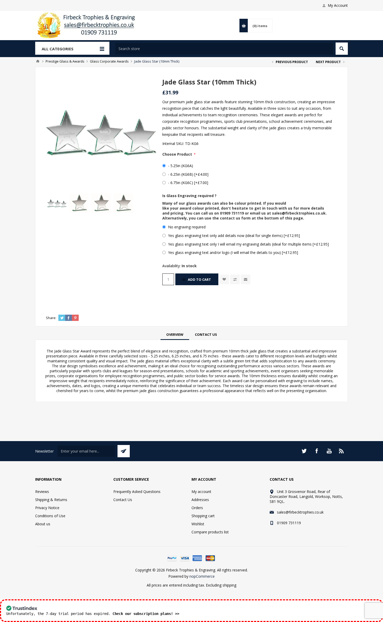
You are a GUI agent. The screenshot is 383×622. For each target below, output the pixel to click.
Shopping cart (203, 515)
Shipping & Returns (51, 499)
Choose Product (177, 154)
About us (42, 523)
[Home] (37, 61)
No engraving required (187, 226)
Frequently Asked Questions (136, 491)
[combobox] (224, 48)
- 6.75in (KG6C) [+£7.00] (188, 182)
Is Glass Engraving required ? (189, 195)
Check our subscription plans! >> (146, 614)
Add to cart (199, 279)
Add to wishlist (224, 279)
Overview (174, 334)
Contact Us (206, 334)
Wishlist (197, 523)
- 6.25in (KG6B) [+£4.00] (188, 174)
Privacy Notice (47, 507)
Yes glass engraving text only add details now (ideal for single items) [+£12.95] (234, 235)
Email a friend (245, 279)
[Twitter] (304, 451)
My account (201, 491)
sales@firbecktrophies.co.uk (299, 213)
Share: (51, 317)
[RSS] (341, 451)
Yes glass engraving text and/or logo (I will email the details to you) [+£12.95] (233, 252)
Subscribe (124, 451)
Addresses (200, 499)
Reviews (42, 491)
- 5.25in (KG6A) (180, 165)
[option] (57, 203)
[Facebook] (316, 451)
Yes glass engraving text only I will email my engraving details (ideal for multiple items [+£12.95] (248, 244)
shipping (229, 585)
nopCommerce (202, 576)
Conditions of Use (50, 515)
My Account (338, 5)
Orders (197, 507)
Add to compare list (235, 279)
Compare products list (210, 531)
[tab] (174, 334)
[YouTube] (329, 451)
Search (342, 48)
